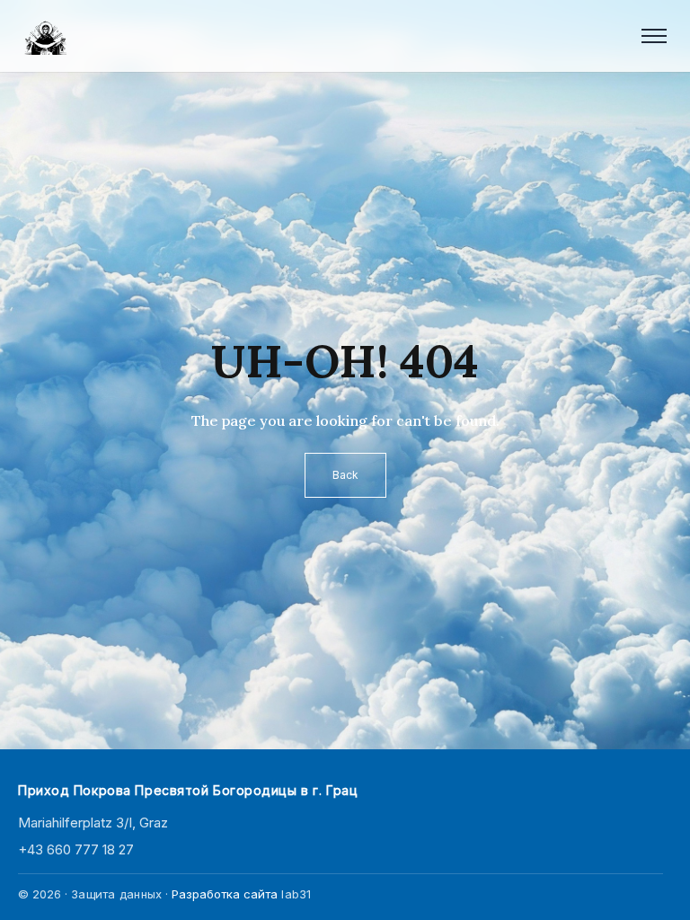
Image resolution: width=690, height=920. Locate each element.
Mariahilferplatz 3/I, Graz (93, 822)
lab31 (296, 894)
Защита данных (116, 894)
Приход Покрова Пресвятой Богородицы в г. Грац (188, 790)
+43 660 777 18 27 (76, 849)
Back (345, 475)
